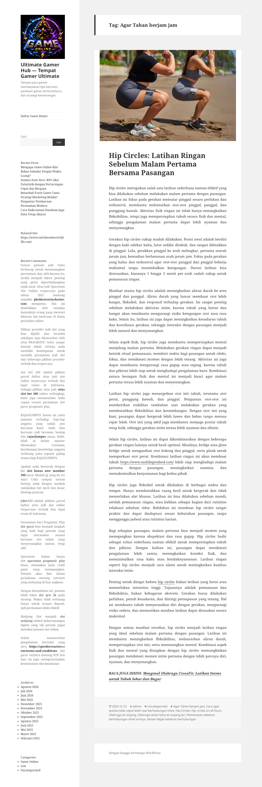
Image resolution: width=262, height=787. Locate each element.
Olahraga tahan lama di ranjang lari (161, 715)
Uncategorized (30, 770)
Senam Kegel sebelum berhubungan (171, 719)
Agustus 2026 (29, 687)
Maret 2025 (28, 734)
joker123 (27, 501)
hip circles (166, 582)
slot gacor (27, 526)
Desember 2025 (31, 704)
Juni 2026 (27, 695)
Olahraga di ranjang (122, 715)
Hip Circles (183, 711)
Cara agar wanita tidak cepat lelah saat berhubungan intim (164, 708)
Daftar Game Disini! (34, 116)
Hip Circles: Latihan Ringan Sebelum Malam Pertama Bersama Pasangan (157, 164)
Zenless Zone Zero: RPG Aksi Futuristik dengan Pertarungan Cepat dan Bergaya (42, 184)
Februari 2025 (30, 738)
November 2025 (31, 708)
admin (137, 706)
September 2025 (32, 717)
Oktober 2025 (30, 713)
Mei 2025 (27, 730)
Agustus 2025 (29, 721)
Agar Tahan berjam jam (189, 706)
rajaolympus (36, 436)
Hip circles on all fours (206, 711)
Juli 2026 (26, 691)
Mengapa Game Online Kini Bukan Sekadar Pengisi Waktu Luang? (41, 171)
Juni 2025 (27, 725)
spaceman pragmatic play (46, 561)
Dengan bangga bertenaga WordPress (135, 753)
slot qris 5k (47, 595)
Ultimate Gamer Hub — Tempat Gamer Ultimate (40, 70)
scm (23, 766)
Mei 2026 (27, 700)
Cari (23, 137)
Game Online (29, 762)
